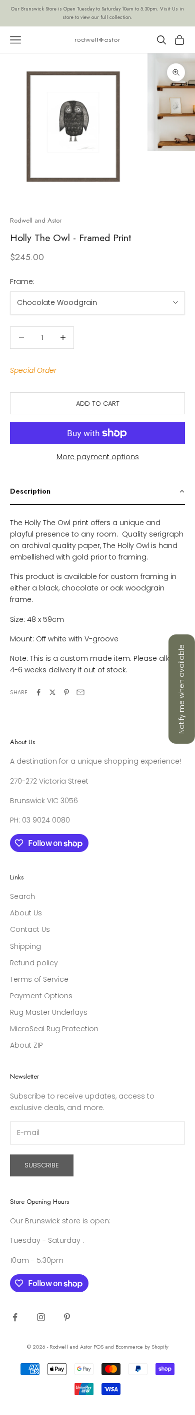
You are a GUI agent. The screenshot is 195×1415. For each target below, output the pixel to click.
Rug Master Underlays (49, 1012)
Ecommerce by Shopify (142, 1347)
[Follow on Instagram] (41, 1317)
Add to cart (98, 403)
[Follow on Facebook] (15, 1317)
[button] (97, 492)
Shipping (25, 946)
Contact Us (30, 929)
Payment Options (41, 996)
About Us (26, 913)
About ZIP (26, 1045)
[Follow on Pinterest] (67, 1317)
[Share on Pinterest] (66, 692)
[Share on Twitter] (52, 692)
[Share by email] (80, 692)
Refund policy (34, 963)
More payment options (97, 457)
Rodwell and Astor (36, 220)
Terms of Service (39, 979)
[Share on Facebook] (38, 692)
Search (22, 896)
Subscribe (41, 1165)
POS (99, 1347)
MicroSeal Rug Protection (54, 1029)
